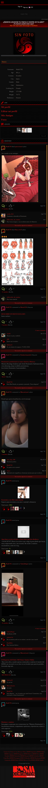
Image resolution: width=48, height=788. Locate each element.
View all (43, 136)
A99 (8, 339)
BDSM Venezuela (15, 756)
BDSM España (40, 760)
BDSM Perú (36, 754)
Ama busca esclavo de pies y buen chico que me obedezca (20, 539)
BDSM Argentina (31, 751)
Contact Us (7, 751)
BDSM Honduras (35, 758)
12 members (5, 292)
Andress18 (10, 680)
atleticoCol (10, 637)
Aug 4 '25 (42, 740)
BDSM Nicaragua (15, 758)
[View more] (24, 508)
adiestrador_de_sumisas (13, 219)
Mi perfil (5, 107)
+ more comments (40, 330)
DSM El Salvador (25, 758)
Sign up (25, 7)
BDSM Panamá (25, 756)
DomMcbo (10, 643)
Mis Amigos (7, 115)
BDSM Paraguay (18, 754)
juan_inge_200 (11, 459)
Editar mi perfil (9, 111)
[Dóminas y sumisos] (19, 130)
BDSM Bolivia (28, 754)
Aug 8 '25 (42, 205)
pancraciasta (18, 146)
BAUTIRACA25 (6, 675)
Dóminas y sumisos (7, 722)
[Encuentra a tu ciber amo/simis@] (24, 130)
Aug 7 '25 (42, 451)
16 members (5, 623)
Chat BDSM (31, 760)
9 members (5, 325)
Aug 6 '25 (42, 514)
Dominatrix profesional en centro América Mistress (18, 362)
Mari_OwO (18, 229)
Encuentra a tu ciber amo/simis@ (12, 500)
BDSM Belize (15, 760)
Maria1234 (23, 307)
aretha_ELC (10, 214)
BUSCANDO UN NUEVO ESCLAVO (13, 314)
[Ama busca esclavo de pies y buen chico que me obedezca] (29, 130)
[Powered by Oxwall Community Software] (24, 771)
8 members (5, 454)
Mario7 (4, 377)
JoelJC (9, 333)
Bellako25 (9, 345)
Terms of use (13, 751)
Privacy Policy (22, 751)
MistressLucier (24, 392)
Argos (8, 470)
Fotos (4, 119)
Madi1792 (9, 382)
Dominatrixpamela (25, 355)
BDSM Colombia (34, 756)
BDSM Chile (40, 751)
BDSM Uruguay (8, 754)
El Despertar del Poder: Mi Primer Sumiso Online (17, 660)
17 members (5, 209)
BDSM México (23, 760)
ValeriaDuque (24, 564)
